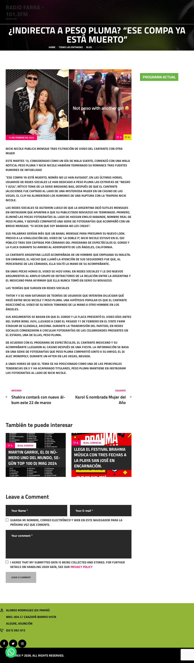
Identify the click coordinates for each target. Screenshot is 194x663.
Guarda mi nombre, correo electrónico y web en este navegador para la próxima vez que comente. (66, 522)
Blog (89, 47)
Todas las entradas (71, 47)
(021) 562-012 (15, 630)
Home (52, 47)
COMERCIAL (96, 442)
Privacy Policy (81, 567)
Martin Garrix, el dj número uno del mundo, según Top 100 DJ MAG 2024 (34, 457)
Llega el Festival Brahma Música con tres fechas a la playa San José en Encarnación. (100, 457)
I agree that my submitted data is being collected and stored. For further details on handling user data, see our (67, 564)
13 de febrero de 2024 (21, 137)
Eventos (29, 445)
